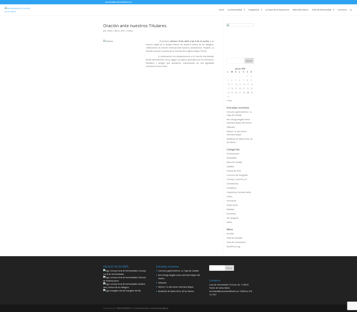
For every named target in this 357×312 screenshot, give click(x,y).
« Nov (229, 100)
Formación (231, 200)
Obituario (231, 127)
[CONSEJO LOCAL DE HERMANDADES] (120, 270)
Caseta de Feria (234, 170)
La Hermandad (235, 10)
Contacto (342, 10)
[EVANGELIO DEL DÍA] (114, 290)
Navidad (230, 209)
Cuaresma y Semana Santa (239, 192)
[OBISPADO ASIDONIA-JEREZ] (120, 277)
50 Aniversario (233, 153)
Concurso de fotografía (237, 175)
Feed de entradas (234, 238)
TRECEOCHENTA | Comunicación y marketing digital (142, 308)
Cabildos (230, 166)
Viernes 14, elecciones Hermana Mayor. (176, 287)
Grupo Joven (232, 205)
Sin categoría (232, 218)
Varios (229, 222)
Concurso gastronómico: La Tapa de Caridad (178, 270)
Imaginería (254, 10)
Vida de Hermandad (321, 10)
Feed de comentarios (236, 242)
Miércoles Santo (300, 10)
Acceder (230, 233)
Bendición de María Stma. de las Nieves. (176, 291)
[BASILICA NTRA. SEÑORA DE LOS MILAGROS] (120, 284)
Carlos (110, 30)
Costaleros (231, 188)
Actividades (232, 157)
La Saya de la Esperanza (277, 10)
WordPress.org (233, 246)
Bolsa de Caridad (234, 162)
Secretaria (231, 213)
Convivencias (232, 183)
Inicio (221, 10)
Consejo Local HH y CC (237, 179)
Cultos (130, 30)
